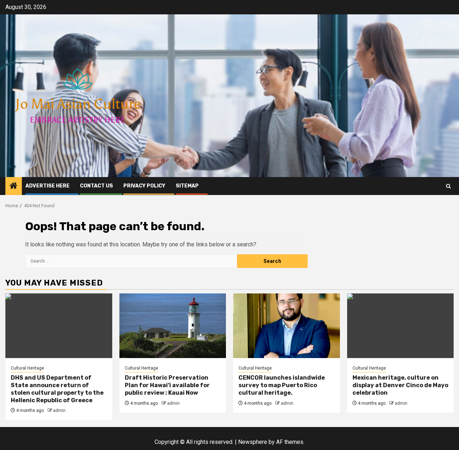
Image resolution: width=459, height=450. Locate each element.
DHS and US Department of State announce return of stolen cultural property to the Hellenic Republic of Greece (57, 388)
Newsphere (252, 442)
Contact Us (96, 186)
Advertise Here (47, 186)
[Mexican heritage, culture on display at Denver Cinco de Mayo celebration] (400, 325)
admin (59, 410)
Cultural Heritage (27, 368)
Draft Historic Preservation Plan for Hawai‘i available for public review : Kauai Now (167, 385)
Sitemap (187, 186)
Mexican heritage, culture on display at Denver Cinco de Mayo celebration (400, 385)
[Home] (14, 186)
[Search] (448, 186)
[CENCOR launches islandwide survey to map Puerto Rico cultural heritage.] (286, 325)
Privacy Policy (144, 186)
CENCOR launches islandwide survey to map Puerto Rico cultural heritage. (281, 385)
